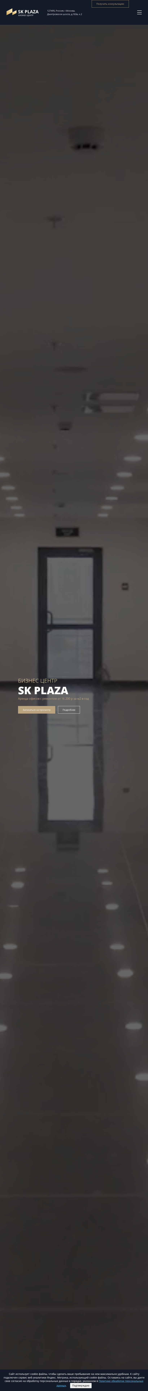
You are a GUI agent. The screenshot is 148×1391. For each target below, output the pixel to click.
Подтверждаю (81, 1385)
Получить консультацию (110, 3)
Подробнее (69, 709)
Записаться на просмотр (37, 709)
